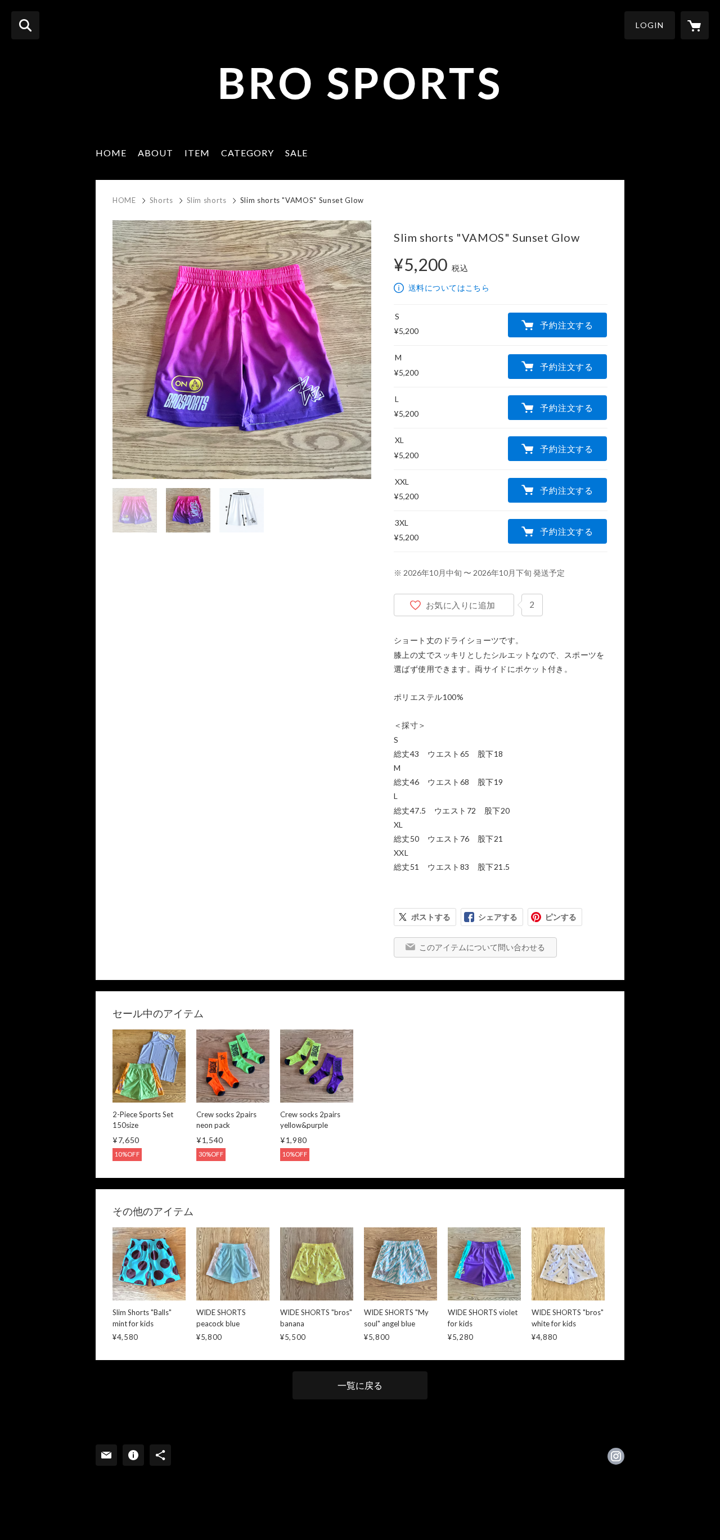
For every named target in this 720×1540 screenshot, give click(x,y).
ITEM (197, 152)
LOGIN (650, 25)
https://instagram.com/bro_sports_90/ (616, 1456)
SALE (296, 152)
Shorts (161, 200)
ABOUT (155, 152)
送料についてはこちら (448, 287)
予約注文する (566, 325)
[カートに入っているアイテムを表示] (695, 25)
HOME (111, 152)
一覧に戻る (360, 1385)
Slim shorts (207, 200)
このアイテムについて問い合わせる (482, 947)
